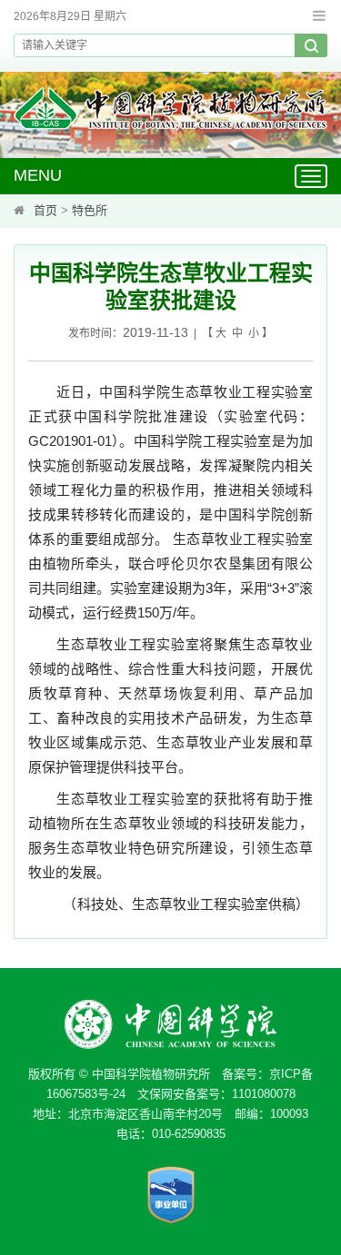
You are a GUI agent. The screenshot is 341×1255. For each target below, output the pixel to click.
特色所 (89, 210)
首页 (45, 210)
